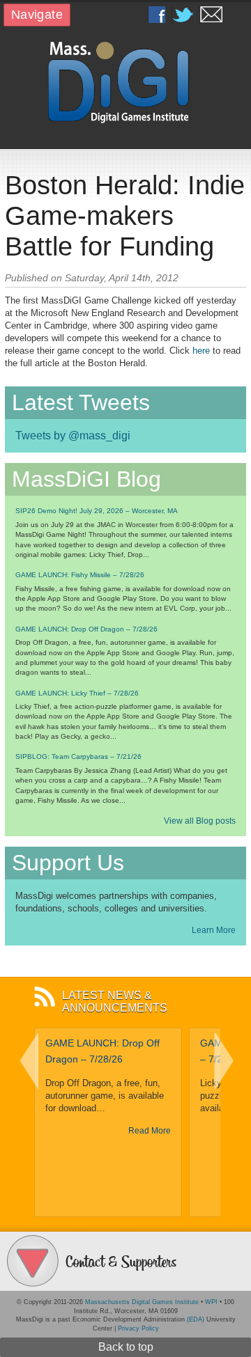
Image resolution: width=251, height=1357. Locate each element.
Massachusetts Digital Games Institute (142, 1302)
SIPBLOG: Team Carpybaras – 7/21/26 (78, 756)
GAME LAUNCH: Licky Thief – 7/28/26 (77, 693)
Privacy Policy (138, 1328)
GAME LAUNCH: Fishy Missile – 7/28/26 (79, 575)
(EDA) (195, 1319)
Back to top (125, 1347)
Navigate (37, 15)
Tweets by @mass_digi (72, 435)
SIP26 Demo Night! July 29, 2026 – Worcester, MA (96, 511)
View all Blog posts (200, 821)
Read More (149, 1131)
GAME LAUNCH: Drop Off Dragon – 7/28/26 (86, 629)
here (201, 350)
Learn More (214, 930)
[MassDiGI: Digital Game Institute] (125, 81)
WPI (211, 1302)
